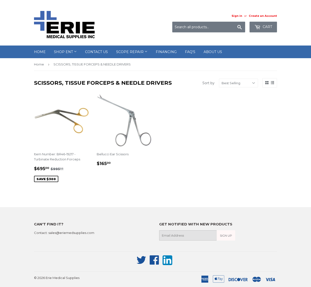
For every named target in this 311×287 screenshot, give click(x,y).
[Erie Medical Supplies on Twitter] (141, 263)
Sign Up (226, 235)
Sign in (237, 16)
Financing (166, 52)
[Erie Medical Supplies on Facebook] (154, 263)
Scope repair (130, 52)
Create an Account (263, 16)
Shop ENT (64, 52)
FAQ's (190, 52)
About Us (213, 52)
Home (40, 52)
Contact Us (96, 52)
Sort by (208, 83)
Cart (267, 27)
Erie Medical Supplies (62, 278)
